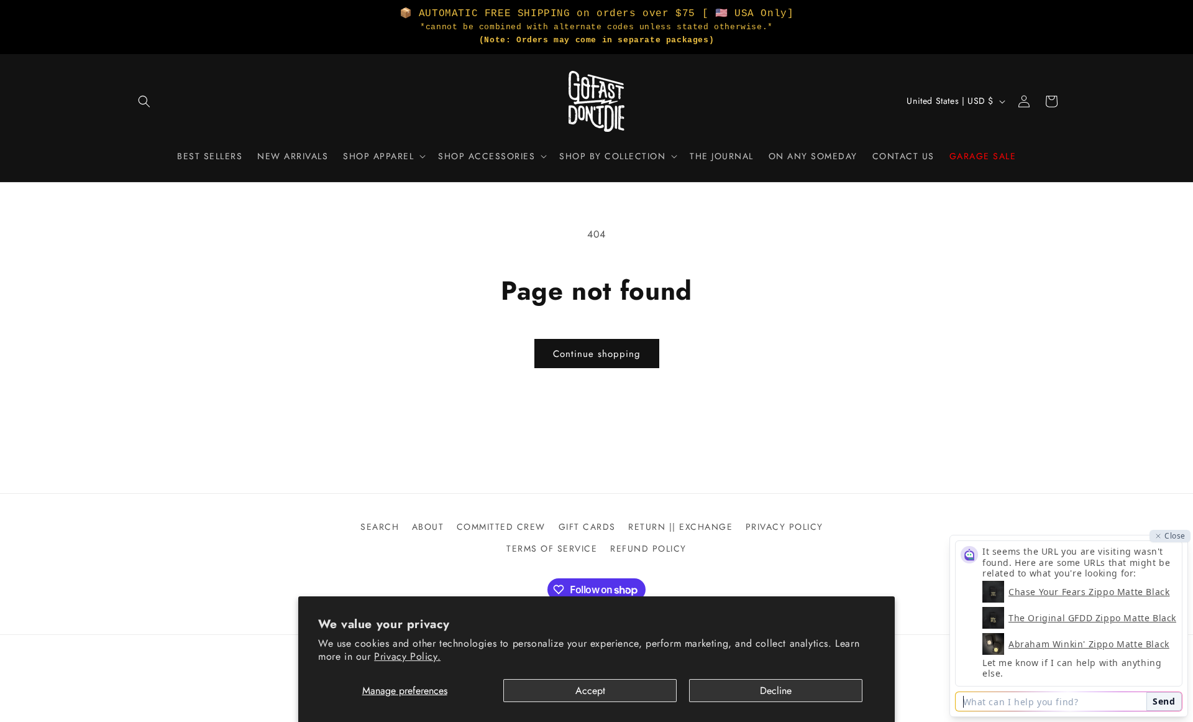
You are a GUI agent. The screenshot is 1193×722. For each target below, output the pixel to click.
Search (379, 527)
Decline (776, 690)
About (428, 527)
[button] (144, 101)
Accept (590, 690)
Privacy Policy (784, 527)
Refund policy (648, 548)
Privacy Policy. (407, 656)
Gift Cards (587, 527)
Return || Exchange (680, 527)
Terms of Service (551, 548)
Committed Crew (501, 527)
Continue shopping (597, 354)
